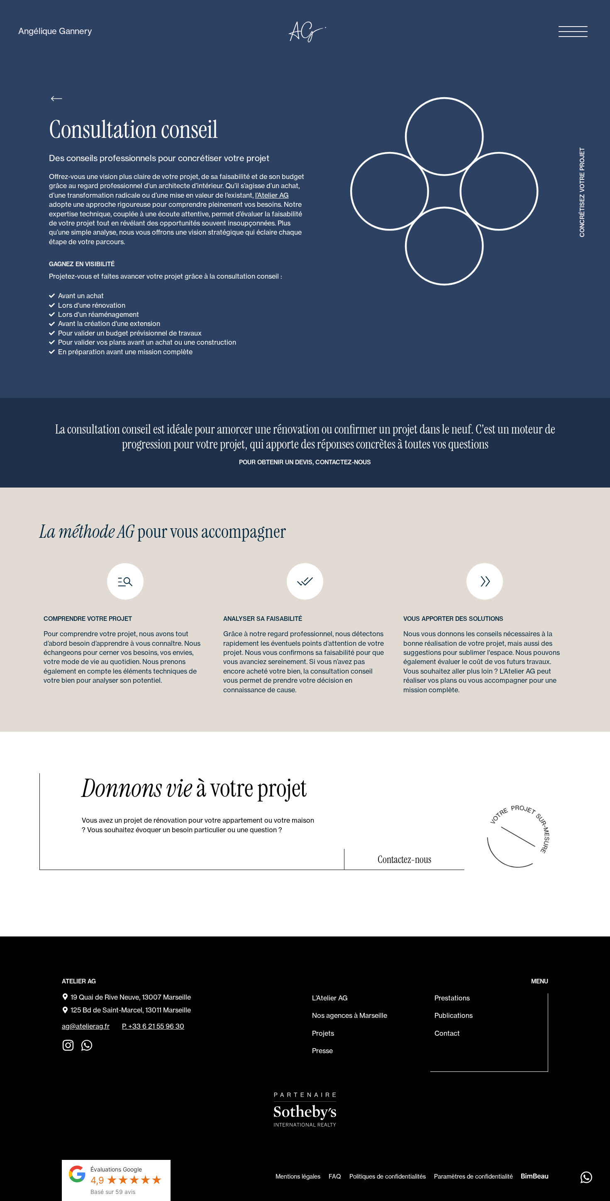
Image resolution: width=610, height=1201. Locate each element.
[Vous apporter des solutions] (484, 581)
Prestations (452, 998)
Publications (453, 1015)
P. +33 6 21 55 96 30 (153, 1026)
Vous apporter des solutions (453, 619)
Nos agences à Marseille (349, 1015)
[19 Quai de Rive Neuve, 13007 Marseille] (65, 996)
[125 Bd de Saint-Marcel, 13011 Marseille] (65, 1010)
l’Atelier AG (272, 195)
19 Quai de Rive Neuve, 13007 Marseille (131, 997)
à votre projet (194, 788)
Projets (323, 1033)
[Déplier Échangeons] (586, 1177)
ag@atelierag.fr (86, 1026)
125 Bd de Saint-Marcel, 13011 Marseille (131, 1010)
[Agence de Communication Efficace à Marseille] (534, 1175)
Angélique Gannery (55, 31)
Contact (447, 1033)
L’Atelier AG (330, 998)
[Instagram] (68, 1045)
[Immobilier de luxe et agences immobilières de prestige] (305, 1109)
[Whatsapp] (87, 1045)
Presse (322, 1051)
